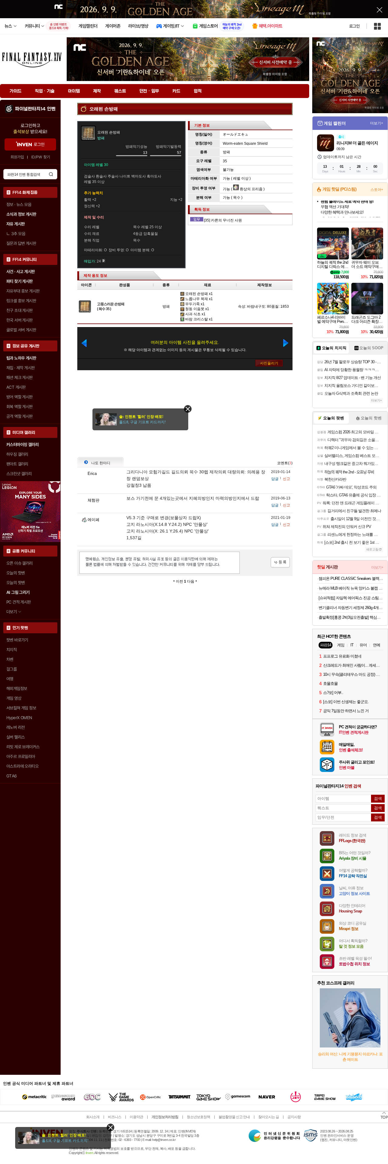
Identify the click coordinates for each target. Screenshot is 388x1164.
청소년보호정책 (198, 1117)
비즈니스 (114, 1117)
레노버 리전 (15, 727)
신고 (286, 479)
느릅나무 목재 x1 (198, 299)
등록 (280, 562)
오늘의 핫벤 (15, 572)
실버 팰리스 (15, 737)
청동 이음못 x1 (196, 309)
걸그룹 (11, 669)
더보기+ (376, 123)
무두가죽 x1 (194, 304)
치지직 (11, 649)
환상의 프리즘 (251, 189)
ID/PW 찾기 (40, 157)
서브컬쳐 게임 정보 (21, 708)
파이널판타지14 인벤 (35, 109)
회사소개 (92, 1117)
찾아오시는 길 (268, 1117)
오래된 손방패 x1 (198, 294)
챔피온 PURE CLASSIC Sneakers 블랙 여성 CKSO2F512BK (351, 578)
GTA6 (11, 775)
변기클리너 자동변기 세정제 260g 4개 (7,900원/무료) (351, 607)
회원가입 (17, 157)
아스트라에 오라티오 (22, 766)
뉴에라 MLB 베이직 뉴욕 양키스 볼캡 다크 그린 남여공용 (351, 588)
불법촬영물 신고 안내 (234, 1117)
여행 (9, 678)
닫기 (110, 1127)
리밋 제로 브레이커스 (22, 746)
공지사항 (294, 1117)
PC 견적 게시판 (18, 602)
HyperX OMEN (19, 717)
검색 (51, 174)
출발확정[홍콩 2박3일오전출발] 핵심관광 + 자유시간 (351, 617)
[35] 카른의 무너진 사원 (223, 220)
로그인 (354, 26)
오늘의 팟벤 (15, 582)
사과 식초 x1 (195, 314)
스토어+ (376, 190)
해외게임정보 (16, 688)
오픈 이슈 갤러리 (19, 563)
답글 (275, 479)
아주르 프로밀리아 (20, 756)
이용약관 (136, 1117)
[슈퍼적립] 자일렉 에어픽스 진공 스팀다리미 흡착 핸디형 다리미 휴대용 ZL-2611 (351, 598)
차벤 (9, 659)
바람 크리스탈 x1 (198, 319)
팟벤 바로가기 (17, 640)
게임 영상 (13, 698)
